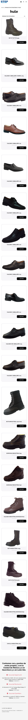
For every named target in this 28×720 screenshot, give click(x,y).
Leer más (21, 42)
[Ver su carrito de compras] (21, 2)
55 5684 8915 (16, 681)
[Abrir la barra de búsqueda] (23, 2)
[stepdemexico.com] (4, 2)
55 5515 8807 (16, 690)
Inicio (2, 7)
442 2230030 (16, 698)
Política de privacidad (8, 710)
